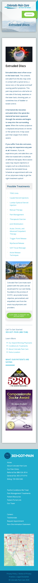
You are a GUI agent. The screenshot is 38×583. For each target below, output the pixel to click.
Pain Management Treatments (19, 493)
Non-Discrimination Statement (18, 524)
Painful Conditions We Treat (18, 490)
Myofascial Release (17, 243)
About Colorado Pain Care (18, 349)
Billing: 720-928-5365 (15, 479)
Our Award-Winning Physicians (20, 343)
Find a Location (14, 352)
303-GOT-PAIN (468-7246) (17, 332)
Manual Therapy (16, 210)
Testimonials (12, 518)
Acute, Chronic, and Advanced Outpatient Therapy (18, 231)
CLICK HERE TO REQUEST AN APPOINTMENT (19, 315)
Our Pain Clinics (13, 469)
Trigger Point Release (18, 238)
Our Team (11, 503)
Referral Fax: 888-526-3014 (17, 472)
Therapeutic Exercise (18, 219)
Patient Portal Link (14, 500)
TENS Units (14, 193)
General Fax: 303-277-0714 (17, 476)
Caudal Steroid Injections (19, 198)
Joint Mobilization (16, 224)
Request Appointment (15, 521)
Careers (10, 514)
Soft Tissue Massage (18, 248)
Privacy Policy (12, 574)
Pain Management (17, 214)
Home (9, 462)
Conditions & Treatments (18, 346)
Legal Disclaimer (23, 577)
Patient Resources (14, 497)
